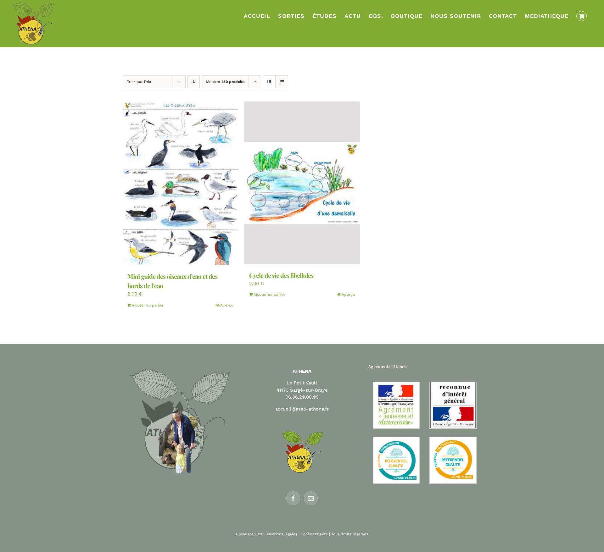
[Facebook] (293, 498)
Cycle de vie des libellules (281, 275)
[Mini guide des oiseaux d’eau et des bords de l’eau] (180, 183)
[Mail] (311, 498)
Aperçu (226, 305)
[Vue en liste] (282, 82)
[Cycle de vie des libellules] (302, 183)
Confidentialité (314, 534)
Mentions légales (282, 534)
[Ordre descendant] (193, 81)
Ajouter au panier (148, 305)
